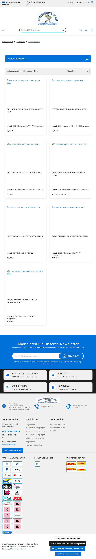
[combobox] (40, 30)
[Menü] (3, 30)
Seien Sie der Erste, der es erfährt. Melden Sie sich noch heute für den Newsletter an (48, 347)
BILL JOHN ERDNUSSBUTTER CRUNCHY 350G (25, 110)
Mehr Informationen (18, 549)
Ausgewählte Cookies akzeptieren (67, 549)
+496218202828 (47, 406)
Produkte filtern (16, 58)
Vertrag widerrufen (13, 450)
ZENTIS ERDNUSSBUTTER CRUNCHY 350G (68, 174)
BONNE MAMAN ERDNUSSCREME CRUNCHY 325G (22, 301)
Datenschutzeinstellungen (68, 538)
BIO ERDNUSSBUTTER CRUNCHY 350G (24, 173)
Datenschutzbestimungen (36, 431)
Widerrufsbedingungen (35, 435)
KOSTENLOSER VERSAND (25, 375)
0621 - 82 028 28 (11, 431)
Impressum (30, 442)
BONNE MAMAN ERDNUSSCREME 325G (70, 236)
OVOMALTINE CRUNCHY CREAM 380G (69, 109)
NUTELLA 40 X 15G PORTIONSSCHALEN (25, 236)
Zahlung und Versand (35, 438)
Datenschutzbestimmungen (73, 362)
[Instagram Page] (92, 2)
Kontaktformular (8, 444)
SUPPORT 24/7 (22, 387)
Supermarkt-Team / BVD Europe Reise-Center (58, 428)
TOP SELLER (67, 387)
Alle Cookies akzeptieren (67, 554)
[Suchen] (63, 30)
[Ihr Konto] (86, 30)
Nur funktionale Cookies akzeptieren (68, 543)
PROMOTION (67, 375)
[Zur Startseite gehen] (48, 18)
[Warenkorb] (92, 30)
